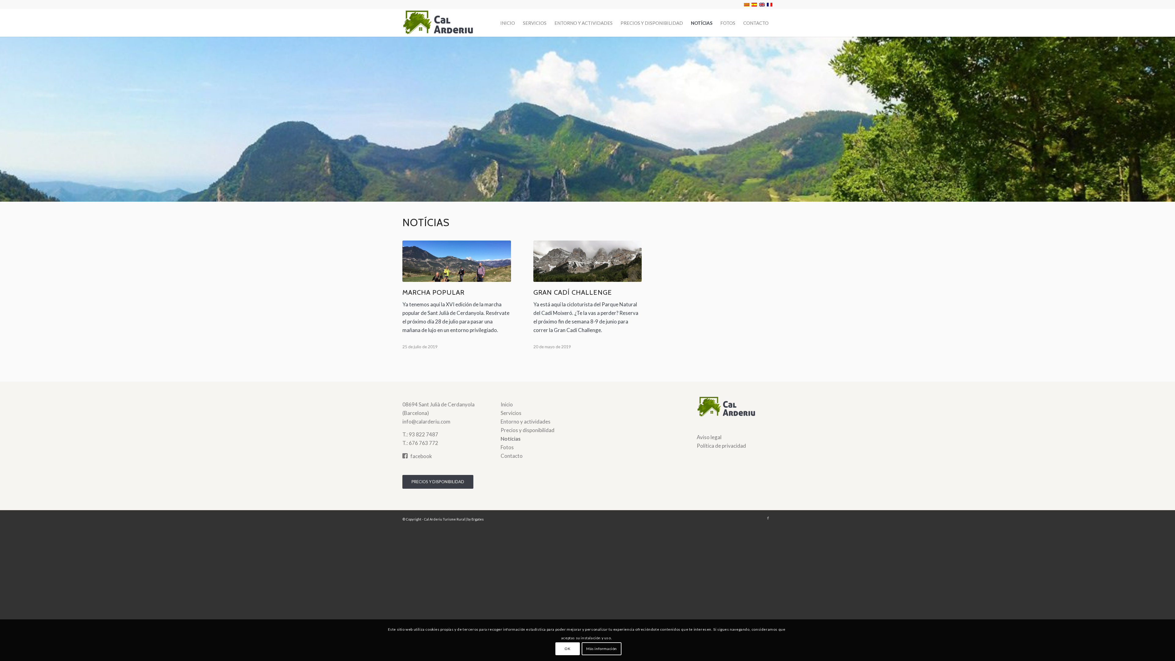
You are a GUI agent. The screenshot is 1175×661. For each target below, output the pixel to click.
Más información (601, 648)
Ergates (478, 519)
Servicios (511, 413)
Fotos (507, 447)
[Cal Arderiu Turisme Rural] (448, 23)
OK (567, 648)
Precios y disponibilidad (527, 430)
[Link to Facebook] (768, 518)
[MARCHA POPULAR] (456, 261)
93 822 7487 (423, 434)
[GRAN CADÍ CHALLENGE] (587, 261)
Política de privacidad (721, 446)
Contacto (512, 456)
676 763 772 (423, 443)
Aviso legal (709, 437)
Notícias (510, 438)
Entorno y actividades (525, 421)
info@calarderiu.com (426, 421)
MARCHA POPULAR (433, 292)
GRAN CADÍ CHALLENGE (572, 292)
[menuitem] (507, 23)
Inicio (507, 404)
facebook (421, 456)
